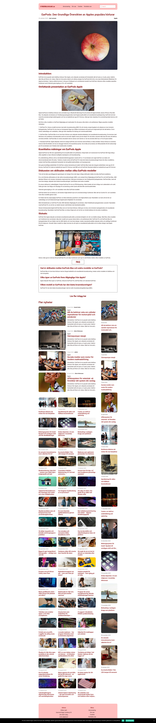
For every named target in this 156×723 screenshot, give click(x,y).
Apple (115, 18)
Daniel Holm (77, 307)
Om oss (74, 6)
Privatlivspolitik (129, 720)
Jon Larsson (52, 18)
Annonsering (66, 6)
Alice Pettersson (78, 331)
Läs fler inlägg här (78, 296)
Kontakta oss (87, 6)
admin (76, 352)
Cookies (80, 6)
